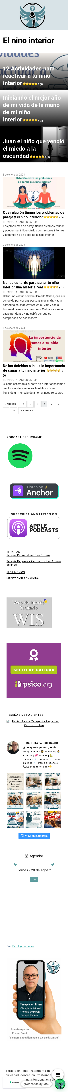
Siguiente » (27, 410)
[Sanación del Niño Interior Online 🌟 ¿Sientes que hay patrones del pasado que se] (34, 800)
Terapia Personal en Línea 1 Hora (28, 555)
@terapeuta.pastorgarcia (40, 747)
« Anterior (11, 404)
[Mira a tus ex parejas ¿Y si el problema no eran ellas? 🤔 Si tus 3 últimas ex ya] (52, 819)
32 (14, 410)
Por (20, 946)
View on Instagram (36, 835)
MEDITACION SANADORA (23, 578)
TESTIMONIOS (16, 572)
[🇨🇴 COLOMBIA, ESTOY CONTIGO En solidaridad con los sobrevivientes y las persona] (15, 819)
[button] (60, 1084)
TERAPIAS (13, 551)
